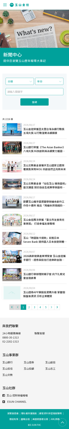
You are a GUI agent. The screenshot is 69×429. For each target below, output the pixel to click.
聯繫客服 (39, 333)
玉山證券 (29, 362)
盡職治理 (25, 419)
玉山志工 (50, 368)
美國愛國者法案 (40, 419)
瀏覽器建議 (12, 413)
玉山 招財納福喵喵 (17, 395)
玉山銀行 (7, 362)
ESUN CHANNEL (16, 401)
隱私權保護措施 (29, 413)
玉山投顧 (29, 368)
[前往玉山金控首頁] (19, 5)
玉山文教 (7, 375)
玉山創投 (50, 362)
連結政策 (13, 419)
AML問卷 (55, 419)
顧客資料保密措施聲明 (50, 413)
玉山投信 (7, 368)
